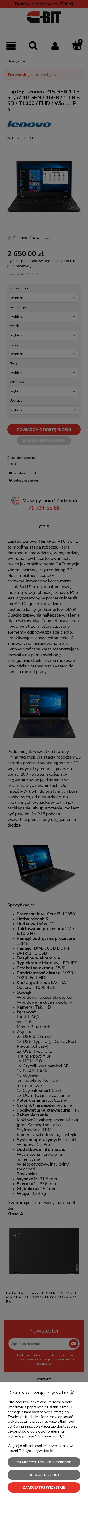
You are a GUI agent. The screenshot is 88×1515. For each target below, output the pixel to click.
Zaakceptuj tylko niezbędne (44, 1462)
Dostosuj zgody (44, 1475)
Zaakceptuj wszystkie (44, 1487)
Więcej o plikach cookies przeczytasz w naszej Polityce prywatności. (40, 1448)
